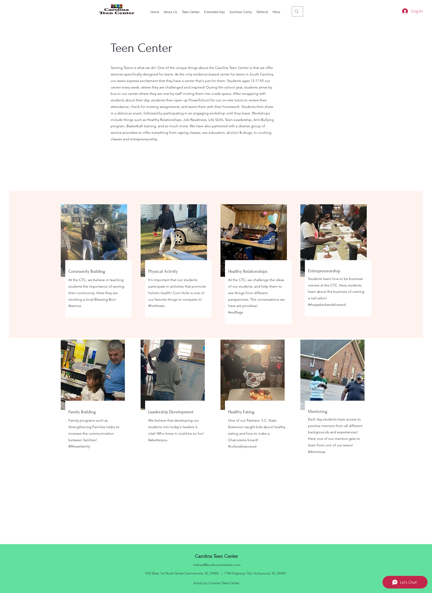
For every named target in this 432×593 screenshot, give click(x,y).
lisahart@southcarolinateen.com (217, 565)
